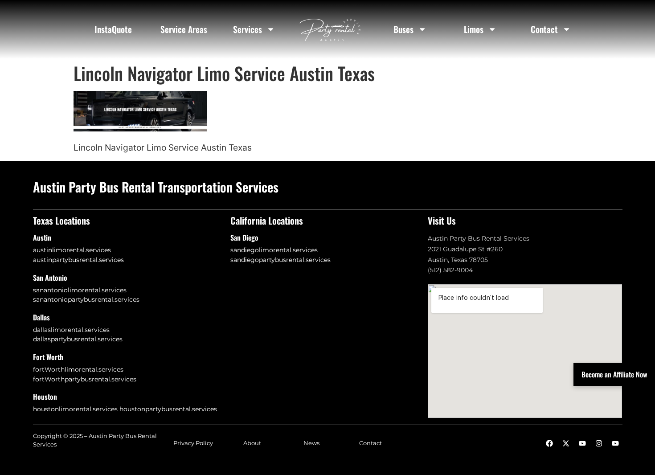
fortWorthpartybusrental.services (84, 379)
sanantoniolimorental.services (80, 290)
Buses (403, 29)
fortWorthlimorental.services (78, 369)
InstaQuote (113, 29)
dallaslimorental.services (71, 330)
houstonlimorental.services (75, 409)
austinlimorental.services (72, 250)
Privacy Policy (193, 443)
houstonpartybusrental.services (168, 409)
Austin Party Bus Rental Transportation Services (155, 186)
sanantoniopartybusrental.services (86, 299)
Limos (473, 29)
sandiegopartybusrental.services (280, 260)
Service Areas (183, 29)
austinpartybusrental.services (78, 260)
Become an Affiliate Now (614, 374)
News (311, 443)
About (252, 443)
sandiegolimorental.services (274, 250)
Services (247, 29)
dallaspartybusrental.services (78, 339)
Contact (544, 29)
